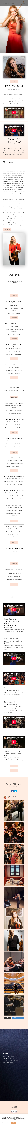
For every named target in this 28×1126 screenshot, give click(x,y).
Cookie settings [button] (5, 1122)
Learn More (14, 81)
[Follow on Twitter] (15, 791)
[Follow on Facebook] (12, 791)
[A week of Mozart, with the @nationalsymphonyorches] (14, 832)
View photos (14, 770)
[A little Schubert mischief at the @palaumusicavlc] (14, 897)
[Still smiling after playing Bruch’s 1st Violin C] (14, 962)
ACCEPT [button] (13, 1122)
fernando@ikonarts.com (11, 1060)
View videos (14, 766)
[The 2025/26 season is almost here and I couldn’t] (14, 940)
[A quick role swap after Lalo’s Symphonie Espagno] (14, 810)
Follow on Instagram (18, 1017)
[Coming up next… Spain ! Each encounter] (14, 918)
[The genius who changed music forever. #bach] (14, 983)
